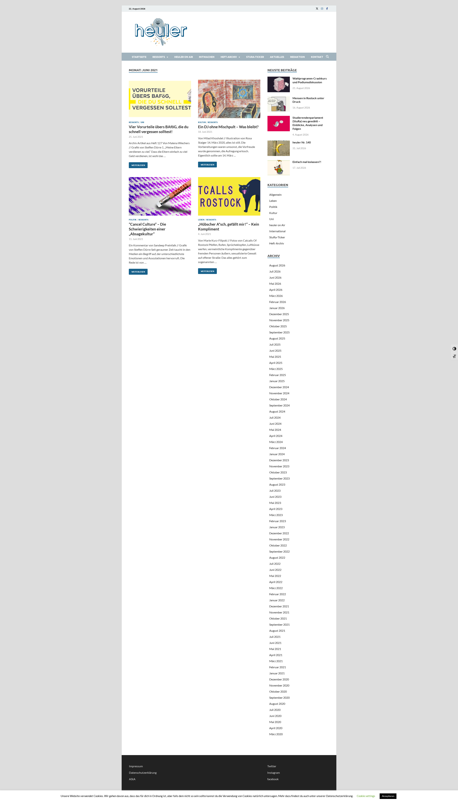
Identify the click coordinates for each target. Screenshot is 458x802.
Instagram (273, 772)
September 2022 (279, 551)
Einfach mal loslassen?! (307, 161)
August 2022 (277, 557)
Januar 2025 (277, 381)
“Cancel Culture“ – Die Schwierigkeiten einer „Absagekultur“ (147, 229)
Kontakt (317, 56)
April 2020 (275, 728)
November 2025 (279, 320)
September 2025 (279, 332)
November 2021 (279, 612)
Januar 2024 (277, 454)
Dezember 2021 (279, 606)
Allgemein (275, 194)
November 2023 (279, 466)
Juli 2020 (275, 709)
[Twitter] (317, 8)
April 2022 (275, 582)
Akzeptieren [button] (388, 796)
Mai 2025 (275, 356)
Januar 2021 (277, 673)
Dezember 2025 (279, 314)
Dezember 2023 (279, 460)
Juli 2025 (275, 344)
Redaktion (297, 56)
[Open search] (327, 57)
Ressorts (158, 56)
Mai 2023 (275, 502)
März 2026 (276, 295)
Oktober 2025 (278, 326)
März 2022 (276, 588)
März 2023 (276, 515)
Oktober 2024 (278, 399)
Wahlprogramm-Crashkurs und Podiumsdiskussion (310, 80)
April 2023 (275, 508)
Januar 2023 (277, 527)
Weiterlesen (137, 164)
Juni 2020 (275, 715)
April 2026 (275, 289)
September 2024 (279, 405)
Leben (201, 219)
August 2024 (277, 411)
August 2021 (277, 630)
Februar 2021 (277, 667)
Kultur (202, 122)
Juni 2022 (275, 569)
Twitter (271, 766)
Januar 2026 (277, 308)
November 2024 (279, 393)
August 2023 (277, 484)
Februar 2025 (277, 375)
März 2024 (276, 442)
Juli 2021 (275, 636)
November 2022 (279, 539)
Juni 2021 (275, 642)
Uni (142, 122)
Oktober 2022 (278, 545)
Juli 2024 (275, 417)
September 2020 (279, 697)
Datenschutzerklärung (143, 772)
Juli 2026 (275, 271)
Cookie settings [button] (366, 796)
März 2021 (276, 661)
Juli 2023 (275, 490)
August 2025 (277, 338)
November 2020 (279, 685)
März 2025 (276, 368)
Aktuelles (277, 56)
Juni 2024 (275, 423)
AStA (132, 779)
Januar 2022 (277, 600)
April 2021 (275, 655)
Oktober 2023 (278, 472)
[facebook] (327, 8)
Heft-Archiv (229, 56)
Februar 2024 (277, 448)
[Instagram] (322, 8)
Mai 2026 (275, 283)
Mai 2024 (275, 429)
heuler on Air (183, 56)
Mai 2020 (275, 722)
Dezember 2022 (279, 533)
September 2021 (279, 624)
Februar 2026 (277, 302)
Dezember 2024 (279, 387)
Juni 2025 (275, 350)
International (277, 231)
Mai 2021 (275, 649)
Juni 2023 (275, 496)
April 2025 (275, 362)
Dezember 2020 (279, 679)
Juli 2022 (275, 563)
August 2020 (277, 703)
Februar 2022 (277, 594)
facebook (273, 779)
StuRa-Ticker (255, 56)
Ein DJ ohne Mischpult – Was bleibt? (228, 126)
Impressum (136, 766)
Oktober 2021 (278, 618)
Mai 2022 (275, 575)
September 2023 (279, 478)
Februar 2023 (277, 521)
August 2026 (277, 265)
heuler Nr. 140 (302, 142)
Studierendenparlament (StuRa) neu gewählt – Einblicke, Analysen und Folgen (308, 123)
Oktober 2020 (278, 691)
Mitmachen (207, 56)
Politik (133, 219)
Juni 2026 (275, 277)
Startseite (139, 56)
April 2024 (275, 435)
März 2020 (276, 734)
